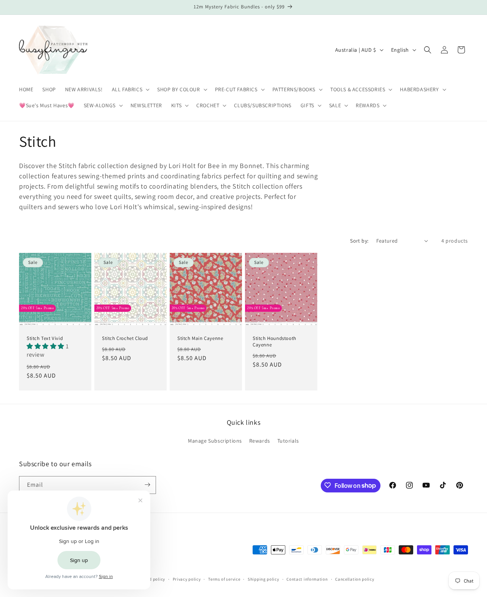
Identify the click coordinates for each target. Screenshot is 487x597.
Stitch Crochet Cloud (125, 338)
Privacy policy (187, 579)
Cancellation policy (354, 579)
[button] (130, 89)
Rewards (259, 441)
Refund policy (151, 579)
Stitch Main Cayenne (200, 338)
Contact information (307, 579)
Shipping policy (263, 579)
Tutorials (288, 441)
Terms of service (224, 579)
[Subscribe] (147, 485)
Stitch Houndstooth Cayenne (274, 341)
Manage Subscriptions (215, 441)
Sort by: (359, 240)
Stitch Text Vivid (45, 338)
